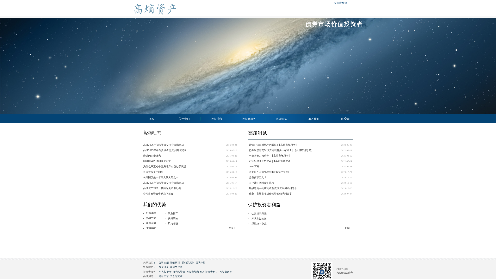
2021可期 (254, 166)
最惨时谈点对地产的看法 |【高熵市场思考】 (273, 144)
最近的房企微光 (152, 155)
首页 (152, 118)
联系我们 (346, 118)
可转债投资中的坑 (153, 171)
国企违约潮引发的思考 (261, 182)
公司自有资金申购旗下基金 (158, 193)
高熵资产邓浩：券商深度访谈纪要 (162, 188)
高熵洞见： (149, 276)
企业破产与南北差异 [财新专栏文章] (269, 171)
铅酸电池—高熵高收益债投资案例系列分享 (273, 188)
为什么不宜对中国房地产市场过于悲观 (164, 166)
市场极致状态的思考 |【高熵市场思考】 (271, 161)
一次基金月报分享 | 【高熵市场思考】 (270, 155)
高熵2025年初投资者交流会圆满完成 (163, 182)
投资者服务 (249, 118)
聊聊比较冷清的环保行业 (157, 161)
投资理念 (216, 118)
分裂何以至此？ (258, 177)
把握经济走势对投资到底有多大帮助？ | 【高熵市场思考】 (281, 150)
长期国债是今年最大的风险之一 (160, 177)
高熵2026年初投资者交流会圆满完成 (163, 144)
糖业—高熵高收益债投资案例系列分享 (270, 193)
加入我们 (313, 118)
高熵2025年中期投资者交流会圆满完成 (164, 150)
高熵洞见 (281, 118)
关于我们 (184, 118)
